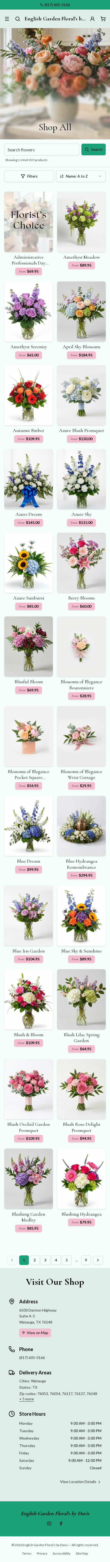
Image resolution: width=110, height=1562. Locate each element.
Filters (32, 176)
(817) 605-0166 (57, 4)
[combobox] (81, 176)
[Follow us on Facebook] (61, 1523)
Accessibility (61, 1553)
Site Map (82, 1553)
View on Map (37, 1332)
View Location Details (78, 1481)
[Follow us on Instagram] (49, 1523)
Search (97, 149)
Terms (27, 1553)
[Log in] (92, 19)
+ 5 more (26, 1399)
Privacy (42, 1553)
